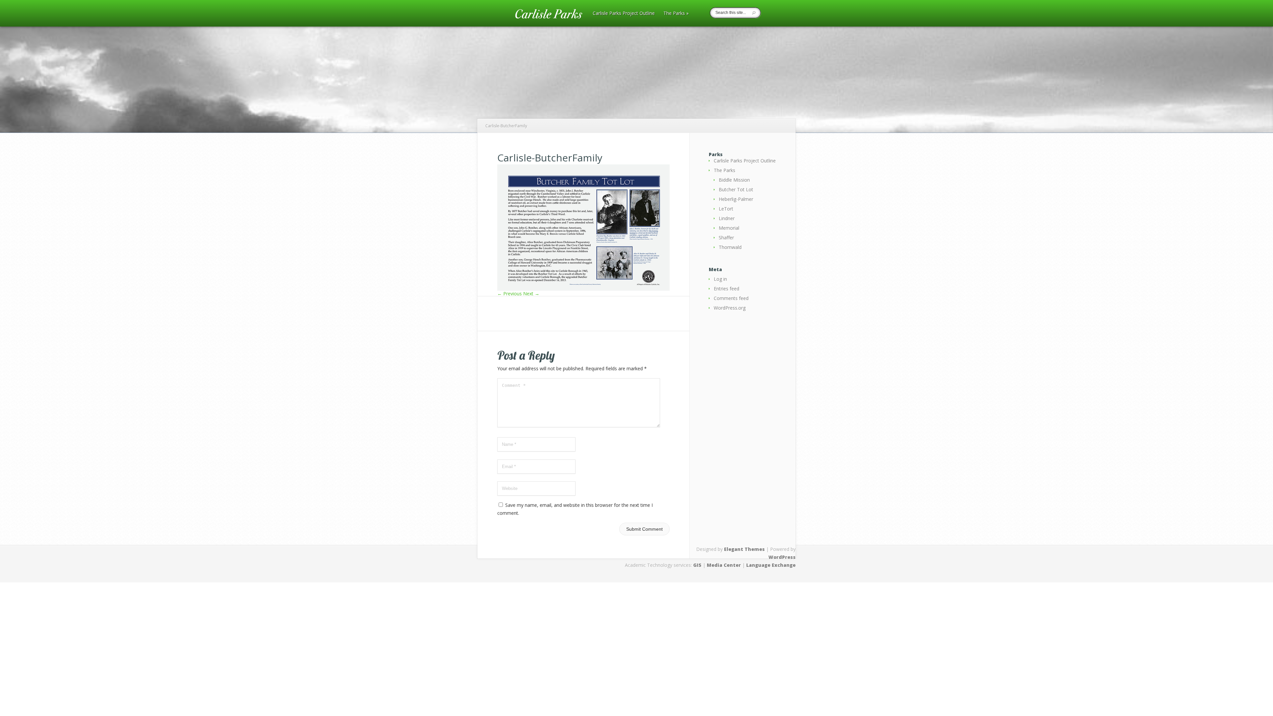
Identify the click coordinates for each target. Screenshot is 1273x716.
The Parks (676, 13)
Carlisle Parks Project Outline (624, 13)
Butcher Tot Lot (736, 189)
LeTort (726, 209)
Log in (720, 279)
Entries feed (726, 288)
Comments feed (731, 298)
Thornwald (730, 247)
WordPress (782, 557)
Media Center (724, 565)
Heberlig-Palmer (736, 199)
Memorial (729, 228)
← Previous (509, 293)
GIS (697, 565)
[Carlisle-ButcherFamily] (583, 289)
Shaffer (726, 237)
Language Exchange (771, 565)
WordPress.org (730, 308)
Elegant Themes (744, 549)
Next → (531, 293)
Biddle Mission (734, 180)
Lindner (727, 218)
